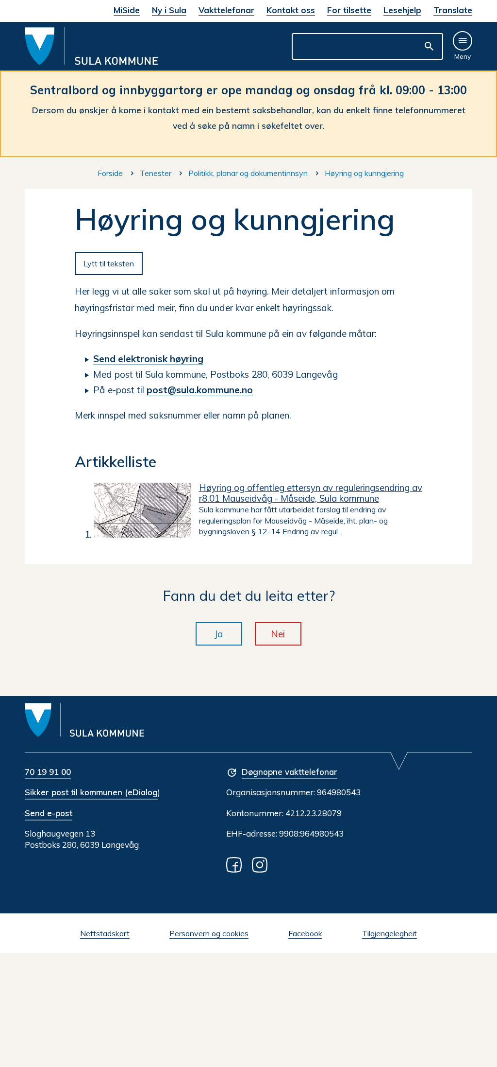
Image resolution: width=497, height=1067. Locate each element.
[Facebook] (236, 864)
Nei (278, 634)
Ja (219, 634)
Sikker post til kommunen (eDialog (91, 792)
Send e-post (48, 813)
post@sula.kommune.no (200, 390)
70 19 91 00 (48, 772)
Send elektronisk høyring (148, 359)
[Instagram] (261, 864)
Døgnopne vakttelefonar (289, 772)
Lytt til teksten (108, 263)
